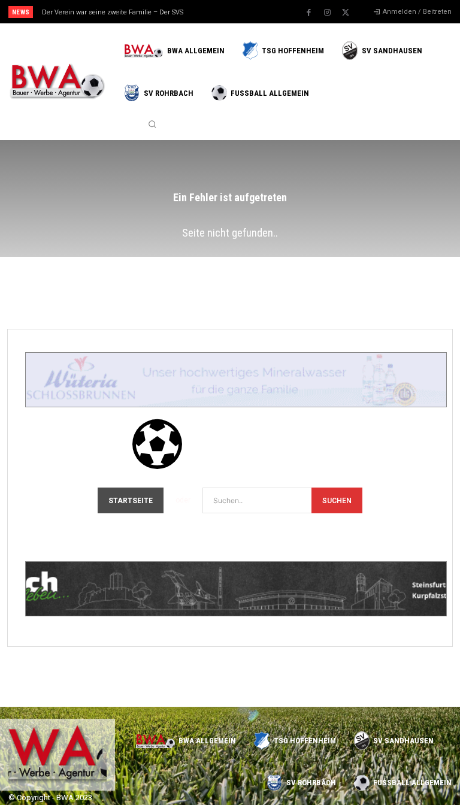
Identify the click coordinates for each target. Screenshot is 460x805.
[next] (252, 11)
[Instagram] (327, 12)
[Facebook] (308, 12)
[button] (152, 124)
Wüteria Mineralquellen (129, 388)
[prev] (233, 11)
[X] (345, 12)
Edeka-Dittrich (89, 597)
